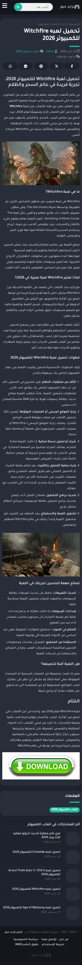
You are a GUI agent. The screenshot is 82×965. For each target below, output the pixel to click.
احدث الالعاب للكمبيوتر (52, 24)
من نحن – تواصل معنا (54, 939)
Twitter (56, 66)
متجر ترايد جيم (13, 932)
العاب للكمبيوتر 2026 (64, 809)
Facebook (71, 66)
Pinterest (41, 66)
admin (50, 51)
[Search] (18, 7)
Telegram (25, 66)
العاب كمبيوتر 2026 (27, 51)
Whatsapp (10, 66)
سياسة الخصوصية (26, 939)
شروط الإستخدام (53, 944)
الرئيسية (74, 24)
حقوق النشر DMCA (26, 944)
